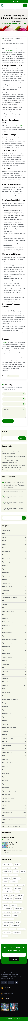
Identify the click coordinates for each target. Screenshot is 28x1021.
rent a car (6, 748)
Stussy (5, 935)
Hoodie (17, 891)
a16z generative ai (8, 548)
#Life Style (6, 868)
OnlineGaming (7, 915)
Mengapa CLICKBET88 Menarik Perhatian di (12, 850)
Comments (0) (7, 40)
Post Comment (8, 421)
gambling (6, 664)
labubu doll (20, 895)
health (6, 685)
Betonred (6, 572)
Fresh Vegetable (8, 657)
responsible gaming (8, 922)
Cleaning (6, 608)
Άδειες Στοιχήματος (9, 819)
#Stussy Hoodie (7, 871)
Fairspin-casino (8, 632)
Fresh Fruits (7, 653)
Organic (15, 915)
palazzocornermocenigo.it (10, 727)
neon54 (6, 706)
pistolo (6, 731)
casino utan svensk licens (10, 597)
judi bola (6, 895)
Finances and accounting (10, 639)
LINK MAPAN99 (18, 898)
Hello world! (21, 491)
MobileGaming (7, 912)
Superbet (6, 787)
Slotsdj (6, 770)
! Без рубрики (7, 530)
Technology (7, 794)
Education (7, 625)
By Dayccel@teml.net (8, 38)
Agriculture (7, 551)
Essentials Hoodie (7, 888)
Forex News (7, 650)
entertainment (8, 629)
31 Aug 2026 (6, 839)
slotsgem (6, 773)
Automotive (7, 558)
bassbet (6, 565)
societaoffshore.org (9, 777)
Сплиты (6, 822)
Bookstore (7, 583)
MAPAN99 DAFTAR (8, 908)
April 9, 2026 (19, 38)
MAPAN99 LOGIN (18, 908)
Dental (6, 618)
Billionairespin (7, 576)
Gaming (6, 674)
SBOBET (18, 922)
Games (6, 671)
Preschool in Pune (8, 738)
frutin (5, 496)
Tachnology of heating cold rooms (12, 791)
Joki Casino (7, 692)
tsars (5, 808)
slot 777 (13, 929)
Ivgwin (5, 689)
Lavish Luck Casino (8, 898)
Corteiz (5, 881)
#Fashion (17, 864)
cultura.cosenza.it (8, 615)
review (6, 759)
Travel (5, 805)
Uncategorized (16, 21)
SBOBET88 (6, 925)
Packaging (6, 724)
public (5, 741)
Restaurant (7, 756)
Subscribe (14, 959)
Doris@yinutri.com (8, 993)
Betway (23, 871)
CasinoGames (7, 878)
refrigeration (7, 745)
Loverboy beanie (7, 902)
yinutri (13, 1019)
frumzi (5, 660)
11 (4, 533)
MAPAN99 (6, 905)
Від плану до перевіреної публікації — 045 (13, 470)
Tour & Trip (7, 801)
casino (6, 593)
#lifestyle (14, 868)
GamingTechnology (8, 891)
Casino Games (13, 874)
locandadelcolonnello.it (10, 696)
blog (5, 579)
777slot (16, 871)
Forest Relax (7, 646)
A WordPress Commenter (10, 491)
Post (5, 734)
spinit (5, 784)
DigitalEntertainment (8, 885)
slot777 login (21, 929)
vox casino (7, 815)
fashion (6, 636)
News (5, 710)
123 (5, 537)
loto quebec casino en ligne (11, 699)
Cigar (5, 604)
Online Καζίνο (7, 713)
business (6, 590)
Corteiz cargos (13, 881)
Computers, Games (9, 611)
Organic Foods (8, 717)
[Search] (24, 518)
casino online (16, 878)
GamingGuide (18, 888)
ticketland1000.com (9, 798)
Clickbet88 (19, 125)
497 (5, 544)
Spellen (6, 780)
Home (8, 21)
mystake (6, 703)
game (5, 667)
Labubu (12, 895)
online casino (16, 912)
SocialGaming (17, 932)
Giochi (6, 682)
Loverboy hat (17, 902)
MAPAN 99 (13, 905)
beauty (6, 569)
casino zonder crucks (9, 600)
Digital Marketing (8, 622)
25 (5, 541)
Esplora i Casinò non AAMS (8, 837)
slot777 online (7, 932)
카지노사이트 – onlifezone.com (12, 826)
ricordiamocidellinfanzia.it (10, 763)
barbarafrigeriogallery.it (10, 562)
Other (5, 720)
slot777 (6, 766)
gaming (6, 678)
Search (4, 432)
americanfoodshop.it (9, 555)
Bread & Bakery (8, 586)
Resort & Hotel (8, 752)
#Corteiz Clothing (8, 864)
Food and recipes (8, 643)
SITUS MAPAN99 (15, 925)
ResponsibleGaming (8, 919)
